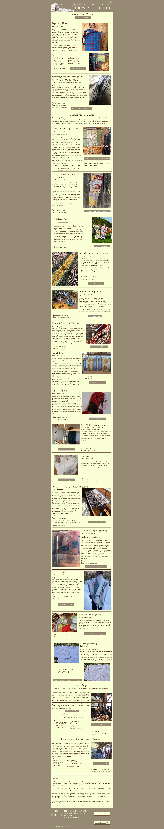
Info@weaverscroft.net (74, 524)
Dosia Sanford (89, 256)
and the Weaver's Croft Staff (73, 82)
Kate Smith (60, 26)
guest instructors (78, 118)
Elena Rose (60, 489)
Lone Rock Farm (106, 734)
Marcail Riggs (89, 458)
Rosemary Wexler (61, 180)
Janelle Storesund (61, 393)
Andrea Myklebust (61, 82)
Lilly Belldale (96, 649)
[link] (111, 2)
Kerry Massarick (61, 326)
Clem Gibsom (88, 649)
